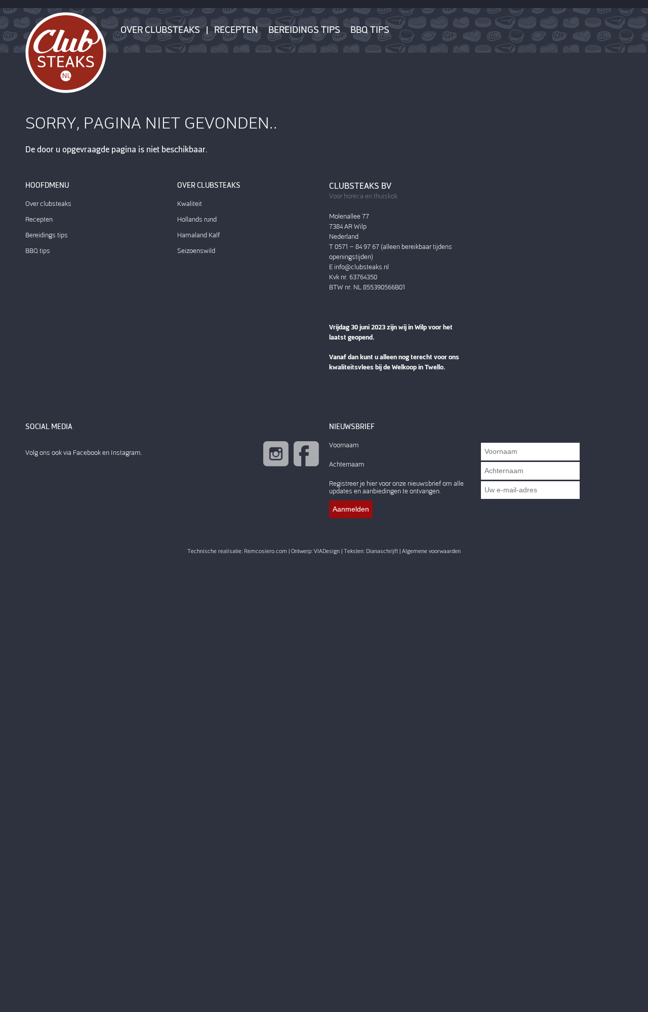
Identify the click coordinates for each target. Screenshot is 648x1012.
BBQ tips (369, 29)
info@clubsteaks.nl (361, 267)
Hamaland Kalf (198, 235)
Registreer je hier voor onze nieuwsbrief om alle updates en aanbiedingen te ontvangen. (396, 487)
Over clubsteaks (160, 29)
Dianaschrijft (382, 551)
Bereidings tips (304, 29)
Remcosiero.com (265, 551)
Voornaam (344, 445)
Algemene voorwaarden (431, 551)
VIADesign (327, 551)
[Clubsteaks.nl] (65, 52)
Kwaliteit (189, 203)
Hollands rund (197, 219)
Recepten (236, 29)
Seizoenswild (196, 251)
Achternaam (346, 464)
